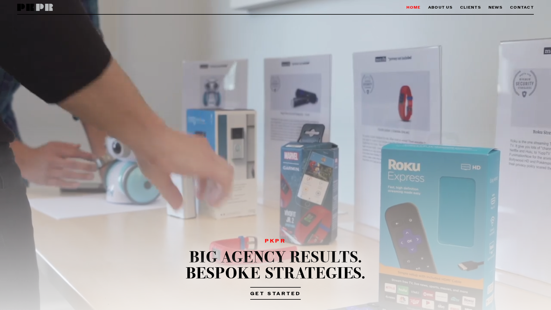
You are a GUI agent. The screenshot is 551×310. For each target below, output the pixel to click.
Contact (522, 7)
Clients (470, 7)
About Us (440, 7)
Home (413, 7)
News (495, 7)
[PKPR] (35, 7)
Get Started (275, 294)
